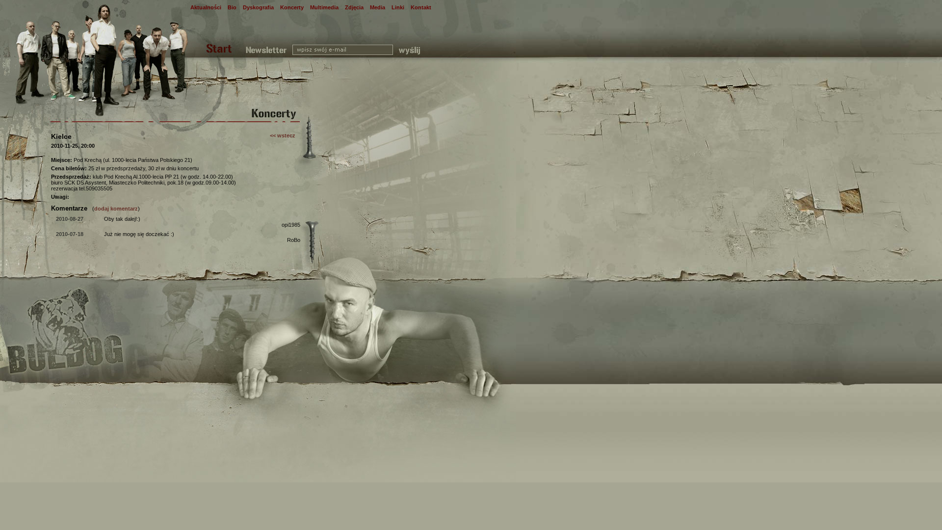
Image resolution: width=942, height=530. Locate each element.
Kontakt (421, 7)
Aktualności (205, 7)
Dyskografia (258, 7)
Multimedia (324, 7)
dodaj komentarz (116, 209)
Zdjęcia (354, 7)
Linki (398, 7)
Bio (232, 7)
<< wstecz (282, 135)
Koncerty (292, 7)
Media (377, 7)
